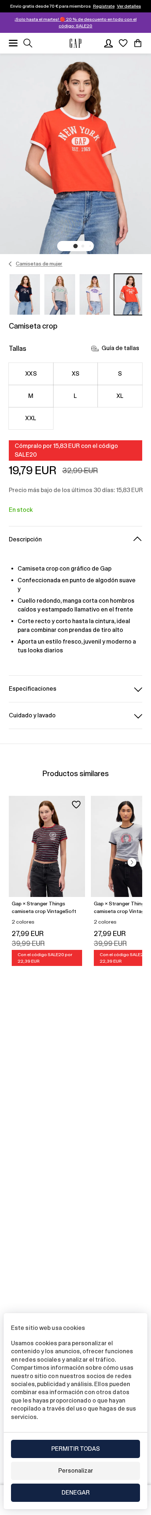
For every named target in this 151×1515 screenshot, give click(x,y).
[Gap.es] (75, 43)
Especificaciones (32, 688)
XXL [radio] (30, 418)
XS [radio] (76, 373)
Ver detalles (129, 6)
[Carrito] (137, 43)
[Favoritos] (123, 43)
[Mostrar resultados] (27, 43)
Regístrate (104, 6)
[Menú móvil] (13, 43)
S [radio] (120, 373)
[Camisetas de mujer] (10, 263)
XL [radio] (120, 395)
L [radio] (75, 395)
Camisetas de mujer (39, 263)
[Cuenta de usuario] (108, 43)
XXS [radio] (31, 373)
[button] (75, 246)
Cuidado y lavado (32, 715)
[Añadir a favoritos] (76, 804)
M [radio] (30, 395)
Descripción (25, 539)
